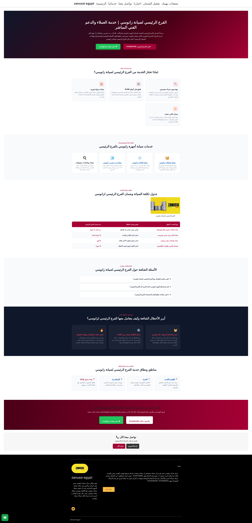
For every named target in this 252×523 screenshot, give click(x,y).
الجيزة (144, 379)
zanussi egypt (84, 3)
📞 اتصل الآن (119, 446)
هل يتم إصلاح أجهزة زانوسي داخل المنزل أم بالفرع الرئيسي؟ (149, 287)
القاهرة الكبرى (169, 379)
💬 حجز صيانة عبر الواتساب (108, 46)
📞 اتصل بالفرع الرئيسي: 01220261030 (139, 46)
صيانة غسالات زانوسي (167, 162)
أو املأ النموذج (132, 446)
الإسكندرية (116, 379)
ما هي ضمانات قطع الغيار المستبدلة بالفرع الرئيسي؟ (152, 294)
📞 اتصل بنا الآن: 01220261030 (139, 421)
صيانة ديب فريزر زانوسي (112, 162)
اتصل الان (109, 489)
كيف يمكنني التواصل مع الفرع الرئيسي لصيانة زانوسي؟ (151, 279)
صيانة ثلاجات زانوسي (140, 162)
